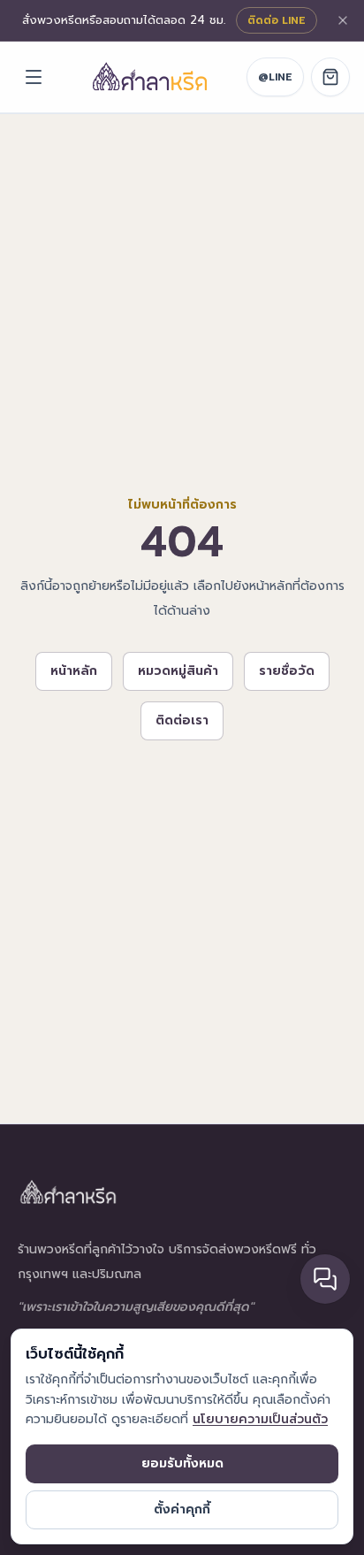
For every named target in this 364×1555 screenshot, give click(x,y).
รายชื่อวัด (287, 671)
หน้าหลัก (73, 671)
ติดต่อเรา (182, 720)
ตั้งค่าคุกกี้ (182, 1509)
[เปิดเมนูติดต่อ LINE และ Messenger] (325, 1279)
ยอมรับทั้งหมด (182, 1463)
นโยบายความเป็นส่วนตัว (260, 1419)
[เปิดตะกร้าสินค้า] (330, 76)
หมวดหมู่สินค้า (178, 671)
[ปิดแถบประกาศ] (342, 20)
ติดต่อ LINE (276, 20)
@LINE (275, 77)
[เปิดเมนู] (33, 76)
